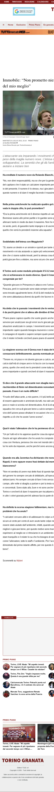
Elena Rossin (10, 143)
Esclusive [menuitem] (21, 25)
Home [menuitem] (10, 25)
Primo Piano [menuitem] (34, 25)
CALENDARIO (42, 2)
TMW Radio (17, 2)
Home (6, 2)
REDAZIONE (29, 2)
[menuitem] (3, 25)
